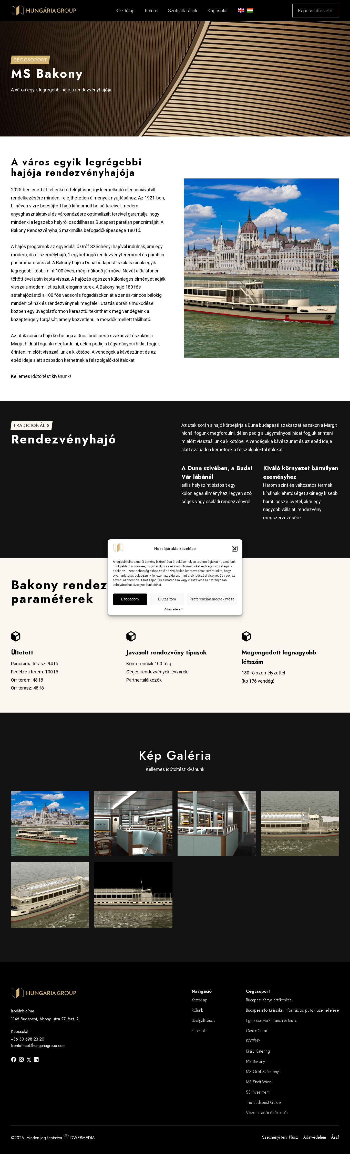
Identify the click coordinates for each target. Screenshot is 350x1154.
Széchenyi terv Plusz (280, 1137)
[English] (241, 11)
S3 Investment (257, 1092)
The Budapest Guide (263, 1102)
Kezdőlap (125, 10)
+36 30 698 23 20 (27, 1039)
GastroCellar (256, 1031)
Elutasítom (167, 599)
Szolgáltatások (182, 10)
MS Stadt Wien (258, 1082)
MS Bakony (255, 1061)
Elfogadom (130, 599)
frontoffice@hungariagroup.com (38, 1046)
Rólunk (151, 10)
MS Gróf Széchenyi (263, 1072)
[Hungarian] (250, 11)
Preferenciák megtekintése (212, 599)
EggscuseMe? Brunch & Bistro (271, 1020)
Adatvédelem (173, 609)
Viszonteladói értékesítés (267, 1113)
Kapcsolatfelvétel (315, 10)
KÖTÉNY (253, 1041)
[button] (234, 548)
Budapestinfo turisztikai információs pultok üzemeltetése (292, 1010)
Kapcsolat (218, 10)
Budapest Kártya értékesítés (269, 1000)
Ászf (335, 1137)
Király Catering (258, 1051)
